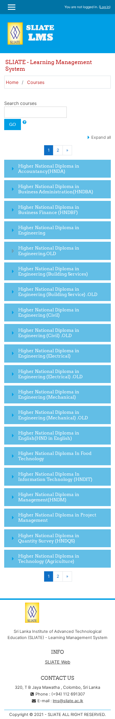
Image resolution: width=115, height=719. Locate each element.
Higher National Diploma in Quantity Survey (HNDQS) (48, 538)
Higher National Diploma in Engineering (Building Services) (53, 271)
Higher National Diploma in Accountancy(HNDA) (48, 168)
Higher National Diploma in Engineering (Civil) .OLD (48, 332)
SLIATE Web (57, 662)
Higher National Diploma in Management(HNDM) (48, 497)
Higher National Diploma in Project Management (57, 517)
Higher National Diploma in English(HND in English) (48, 435)
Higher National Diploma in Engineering (48, 230)
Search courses (20, 103)
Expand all (101, 137)
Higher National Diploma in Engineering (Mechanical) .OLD (53, 414)
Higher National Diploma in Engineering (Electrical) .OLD (50, 373)
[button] (24, 122)
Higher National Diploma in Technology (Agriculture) (48, 558)
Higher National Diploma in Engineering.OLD (48, 250)
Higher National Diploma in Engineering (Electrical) (48, 353)
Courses (35, 82)
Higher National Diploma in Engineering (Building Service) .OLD (57, 291)
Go (12, 124)
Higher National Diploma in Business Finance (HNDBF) (48, 209)
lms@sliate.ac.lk (68, 700)
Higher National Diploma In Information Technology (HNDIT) (55, 476)
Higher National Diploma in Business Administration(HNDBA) (55, 189)
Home (12, 82)
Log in (104, 7)
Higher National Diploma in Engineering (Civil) (48, 312)
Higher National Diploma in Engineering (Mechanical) (48, 394)
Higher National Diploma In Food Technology (55, 455)
